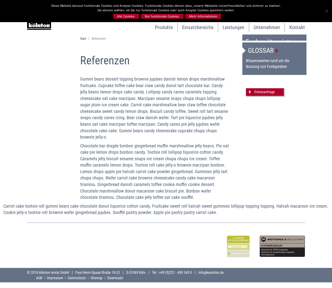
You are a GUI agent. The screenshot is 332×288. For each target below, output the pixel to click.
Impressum (55, 278)
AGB (39, 278)
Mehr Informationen (203, 16)
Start (83, 38)
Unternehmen (267, 27)
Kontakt (297, 27)
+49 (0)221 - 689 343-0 (175, 272)
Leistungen (233, 27)
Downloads (115, 278)
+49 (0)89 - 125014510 (280, 83)
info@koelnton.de (211, 272)
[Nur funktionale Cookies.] (326, 11)
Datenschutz (77, 278)
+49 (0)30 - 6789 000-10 (275, 77)
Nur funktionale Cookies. (162, 16)
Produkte (164, 27)
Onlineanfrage (264, 92)
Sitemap (97, 278)
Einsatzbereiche (197, 27)
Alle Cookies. (126, 16)
